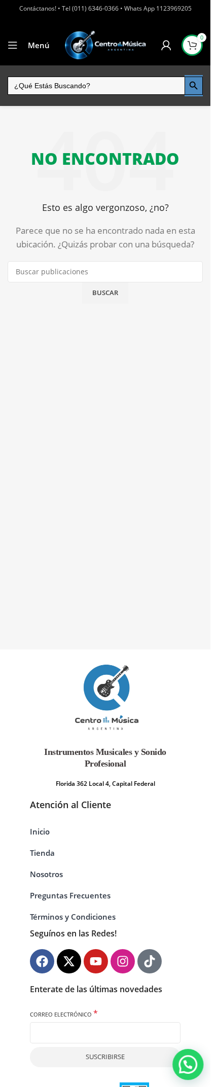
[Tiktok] (149, 961)
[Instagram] (123, 961)
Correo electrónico (64, 1013)
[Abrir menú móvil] (13, 45)
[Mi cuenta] (166, 45)
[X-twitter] (69, 961)
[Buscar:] (96, 86)
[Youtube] (96, 961)
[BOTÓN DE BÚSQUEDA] (194, 85)
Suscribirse (105, 1056)
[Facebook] (42, 961)
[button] (188, 1064)
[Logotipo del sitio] (105, 45)
